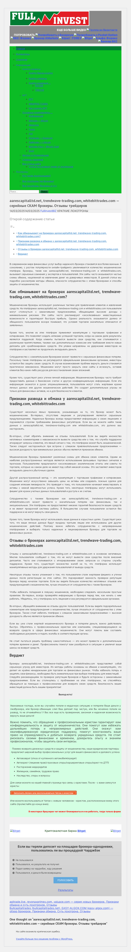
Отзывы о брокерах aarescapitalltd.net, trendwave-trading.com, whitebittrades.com (68, 249)
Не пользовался (24, 860)
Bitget (81, 830)
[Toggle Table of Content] (12, 227)
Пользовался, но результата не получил (37, 864)
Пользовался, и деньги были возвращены (38, 872)
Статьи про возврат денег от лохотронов (51, 166)
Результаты (65, 890)
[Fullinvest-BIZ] (49, 25)
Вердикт (23, 253)
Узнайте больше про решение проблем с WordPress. (44, 938)
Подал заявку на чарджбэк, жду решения (39, 868)
